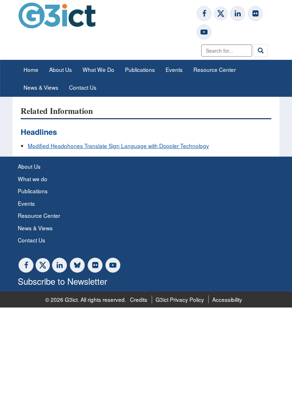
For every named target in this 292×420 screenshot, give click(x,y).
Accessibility (227, 299)
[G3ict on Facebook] (204, 13)
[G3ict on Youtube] (204, 32)
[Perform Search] (261, 50)
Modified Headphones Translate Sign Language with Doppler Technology (118, 145)
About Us (60, 69)
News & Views (41, 87)
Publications (140, 69)
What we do (32, 179)
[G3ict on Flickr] (255, 13)
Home (31, 69)
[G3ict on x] (221, 13)
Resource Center (214, 69)
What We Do (98, 69)
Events (174, 69)
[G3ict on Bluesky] (78, 265)
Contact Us (83, 87)
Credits (138, 299)
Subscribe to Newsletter (62, 281)
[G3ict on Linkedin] (237, 13)
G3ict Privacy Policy (180, 299)
